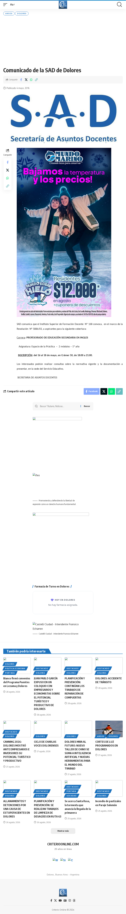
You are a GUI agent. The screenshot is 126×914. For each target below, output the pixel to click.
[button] (6, 4)
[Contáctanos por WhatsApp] (55, 860)
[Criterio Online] (62, 4)
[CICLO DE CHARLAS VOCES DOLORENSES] (47, 729)
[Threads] (74, 900)
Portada (10, 673)
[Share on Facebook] (21, 79)
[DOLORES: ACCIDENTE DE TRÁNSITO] (109, 665)
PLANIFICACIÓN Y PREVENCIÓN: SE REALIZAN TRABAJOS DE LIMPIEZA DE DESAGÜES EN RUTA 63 (47, 808)
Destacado (42, 668)
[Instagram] (70, 900)
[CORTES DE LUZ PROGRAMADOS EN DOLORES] (109, 729)
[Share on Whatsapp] (31, 79)
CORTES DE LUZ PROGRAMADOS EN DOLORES (106, 745)
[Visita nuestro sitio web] (63, 860)
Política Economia (15, 668)
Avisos (8, 14)
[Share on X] (26, 79)
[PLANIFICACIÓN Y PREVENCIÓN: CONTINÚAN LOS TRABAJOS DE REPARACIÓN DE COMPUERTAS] (78, 665)
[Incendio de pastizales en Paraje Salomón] (109, 788)
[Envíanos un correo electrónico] (70, 860)
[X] (55, 900)
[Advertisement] (63, 41)
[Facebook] (51, 900)
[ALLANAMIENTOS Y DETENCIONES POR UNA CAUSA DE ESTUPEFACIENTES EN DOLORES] (17, 788)
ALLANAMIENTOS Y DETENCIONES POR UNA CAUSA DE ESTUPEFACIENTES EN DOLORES (16, 808)
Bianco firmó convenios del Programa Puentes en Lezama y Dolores (16, 682)
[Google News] (65, 900)
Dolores (21, 14)
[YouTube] (60, 900)
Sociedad (72, 796)
